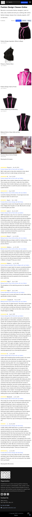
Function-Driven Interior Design (9, 155)
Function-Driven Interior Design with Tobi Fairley (12, 202)
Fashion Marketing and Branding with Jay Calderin (12, 292)
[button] (28, 513)
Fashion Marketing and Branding (9, 109)
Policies (16, 515)
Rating (29, 20)
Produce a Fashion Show (7, 64)
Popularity (18, 20)
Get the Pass (24, 2)
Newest (24, 20)
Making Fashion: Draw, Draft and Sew (10, 132)
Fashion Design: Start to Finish (8, 86)
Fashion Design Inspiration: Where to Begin (12, 41)
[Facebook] (5, 494)
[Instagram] (8, 494)
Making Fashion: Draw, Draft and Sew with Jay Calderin (14, 192)
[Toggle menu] (30, 2)
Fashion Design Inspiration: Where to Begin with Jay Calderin (15, 265)
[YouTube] (2, 494)
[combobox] (13, 2)
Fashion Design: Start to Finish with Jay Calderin (12, 169)
